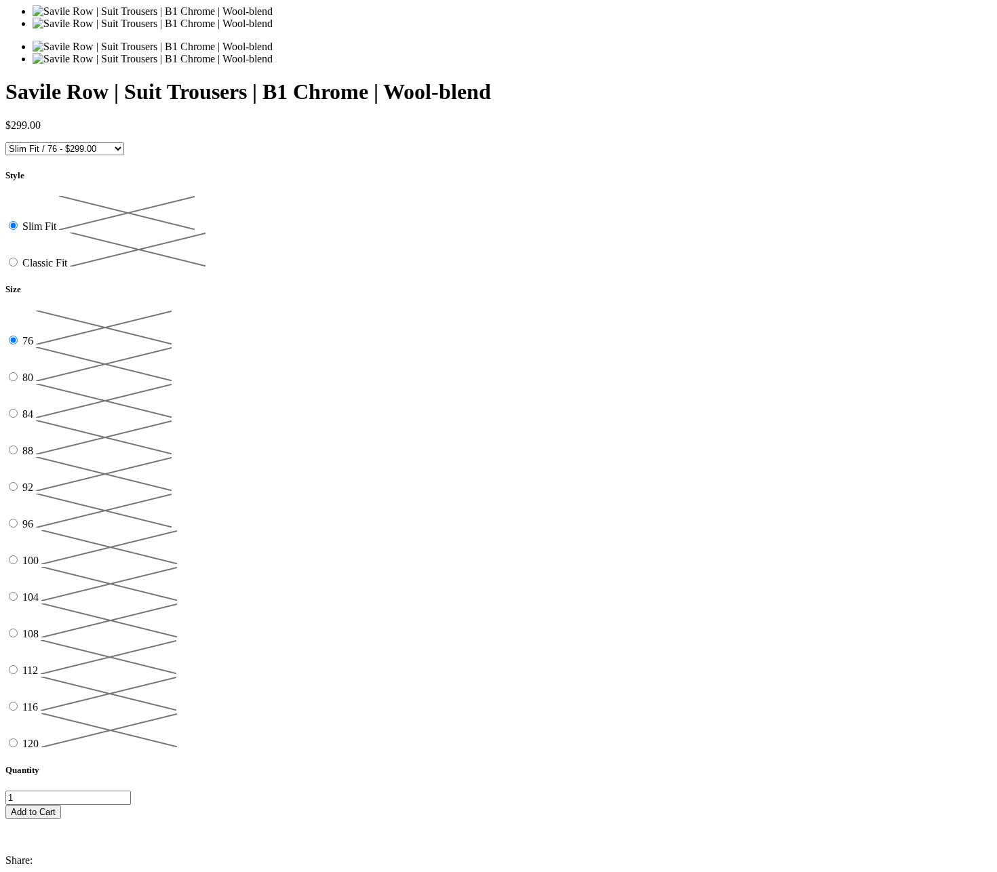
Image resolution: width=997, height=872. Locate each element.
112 (31, 670)
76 (29, 340)
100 (31, 560)
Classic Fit (46, 263)
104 (31, 597)
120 (31, 743)
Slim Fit (40, 226)
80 (29, 377)
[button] (498, 825)
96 (29, 524)
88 (29, 450)
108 (31, 633)
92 (29, 487)
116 (31, 707)
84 (29, 414)
